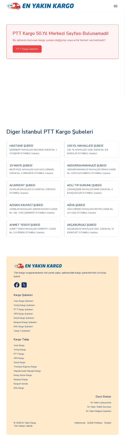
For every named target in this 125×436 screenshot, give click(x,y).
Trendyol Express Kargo (25, 366)
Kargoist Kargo (21, 379)
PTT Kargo (19, 353)
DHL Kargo (19, 388)
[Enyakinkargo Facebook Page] (17, 285)
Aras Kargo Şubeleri (23, 301)
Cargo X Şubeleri (22, 330)
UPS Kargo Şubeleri (23, 313)
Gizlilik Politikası (95, 422)
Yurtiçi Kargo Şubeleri (24, 305)
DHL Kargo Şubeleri (23, 326)
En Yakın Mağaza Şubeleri (98, 411)
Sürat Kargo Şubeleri (24, 318)
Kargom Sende (21, 383)
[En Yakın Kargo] (40, 6)
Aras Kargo (19, 345)
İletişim (107, 422)
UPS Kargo (19, 358)
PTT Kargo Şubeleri (23, 309)
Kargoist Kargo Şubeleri (25, 322)
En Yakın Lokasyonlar (101, 402)
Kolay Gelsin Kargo (23, 375)
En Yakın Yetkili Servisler (99, 406)
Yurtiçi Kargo (20, 349)
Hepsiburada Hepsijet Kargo (27, 371)
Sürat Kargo (19, 362)
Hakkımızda (79, 422)
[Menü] (115, 6)
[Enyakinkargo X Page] (24, 285)
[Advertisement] (62, 94)
